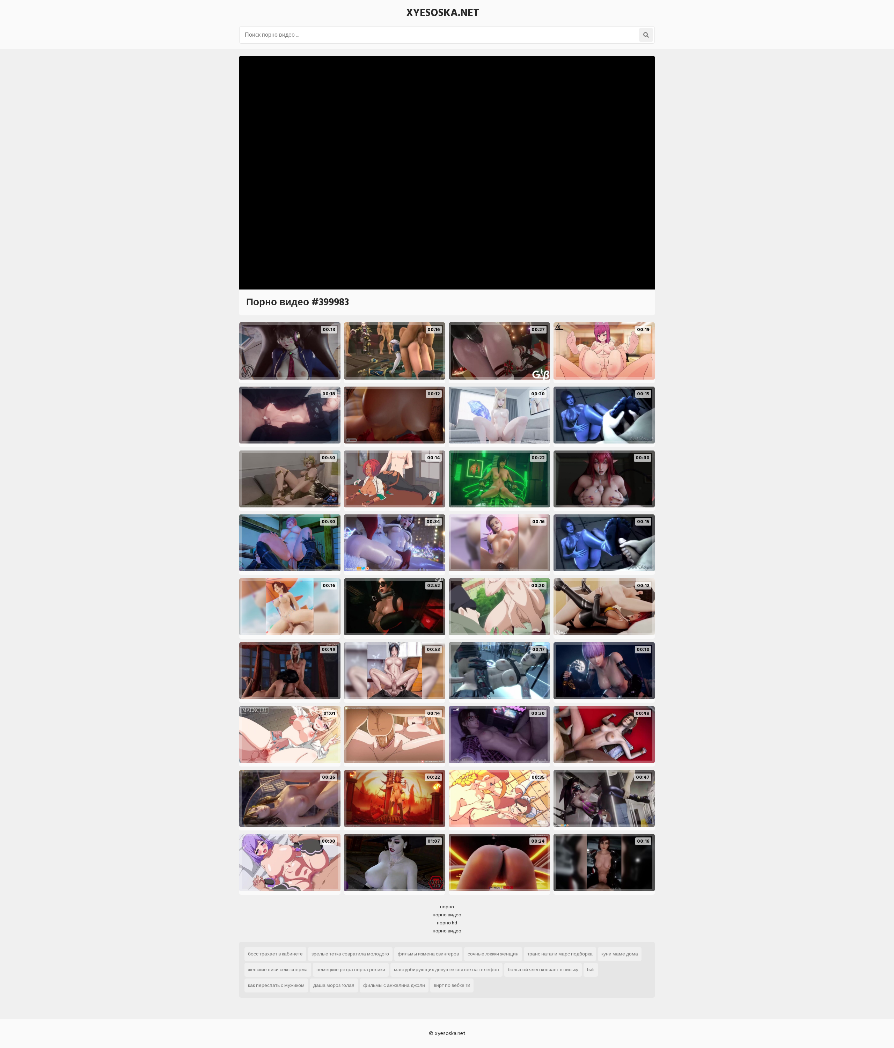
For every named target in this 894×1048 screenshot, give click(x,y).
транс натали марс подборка (560, 954)
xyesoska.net (442, 13)
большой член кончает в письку (543, 970)
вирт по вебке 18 (452, 985)
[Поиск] (646, 35)
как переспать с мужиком (276, 985)
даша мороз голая (333, 985)
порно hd (447, 923)
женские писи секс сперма (278, 970)
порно (447, 907)
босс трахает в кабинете (275, 954)
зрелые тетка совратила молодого (350, 954)
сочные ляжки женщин (493, 954)
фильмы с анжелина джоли (394, 985)
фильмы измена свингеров (428, 954)
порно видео (447, 915)
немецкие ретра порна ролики (350, 970)
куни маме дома (619, 954)
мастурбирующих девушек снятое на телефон (446, 970)
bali (590, 970)
